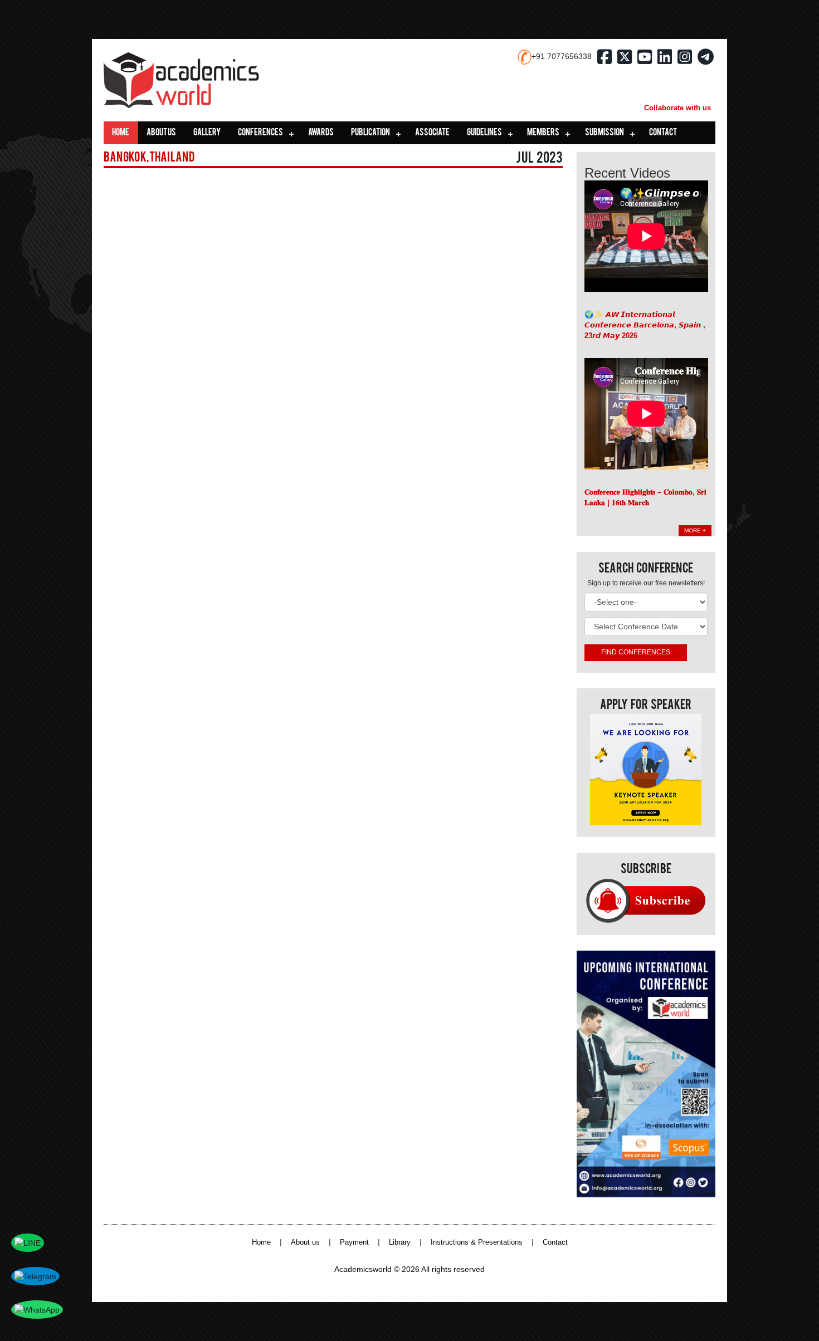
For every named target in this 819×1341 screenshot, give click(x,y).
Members (543, 133)
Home (120, 133)
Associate (432, 133)
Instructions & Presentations (477, 1242)
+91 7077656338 (562, 56)
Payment (354, 1242)
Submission (604, 133)
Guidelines (484, 133)
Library (400, 1242)
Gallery (207, 133)
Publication (370, 133)
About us (161, 133)
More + (695, 530)
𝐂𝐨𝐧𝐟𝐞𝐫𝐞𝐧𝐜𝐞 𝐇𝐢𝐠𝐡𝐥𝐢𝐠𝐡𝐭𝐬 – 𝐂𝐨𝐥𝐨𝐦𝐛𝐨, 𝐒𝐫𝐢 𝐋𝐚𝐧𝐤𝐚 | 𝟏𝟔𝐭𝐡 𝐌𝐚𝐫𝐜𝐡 (645, 497)
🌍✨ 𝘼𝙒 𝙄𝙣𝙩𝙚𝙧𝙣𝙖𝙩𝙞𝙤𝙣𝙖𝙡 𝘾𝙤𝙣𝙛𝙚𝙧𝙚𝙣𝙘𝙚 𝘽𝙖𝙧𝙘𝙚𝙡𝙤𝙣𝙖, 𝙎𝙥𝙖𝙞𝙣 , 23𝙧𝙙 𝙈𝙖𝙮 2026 (644, 325)
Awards (321, 133)
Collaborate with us (677, 108)
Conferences (260, 133)
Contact (663, 133)
